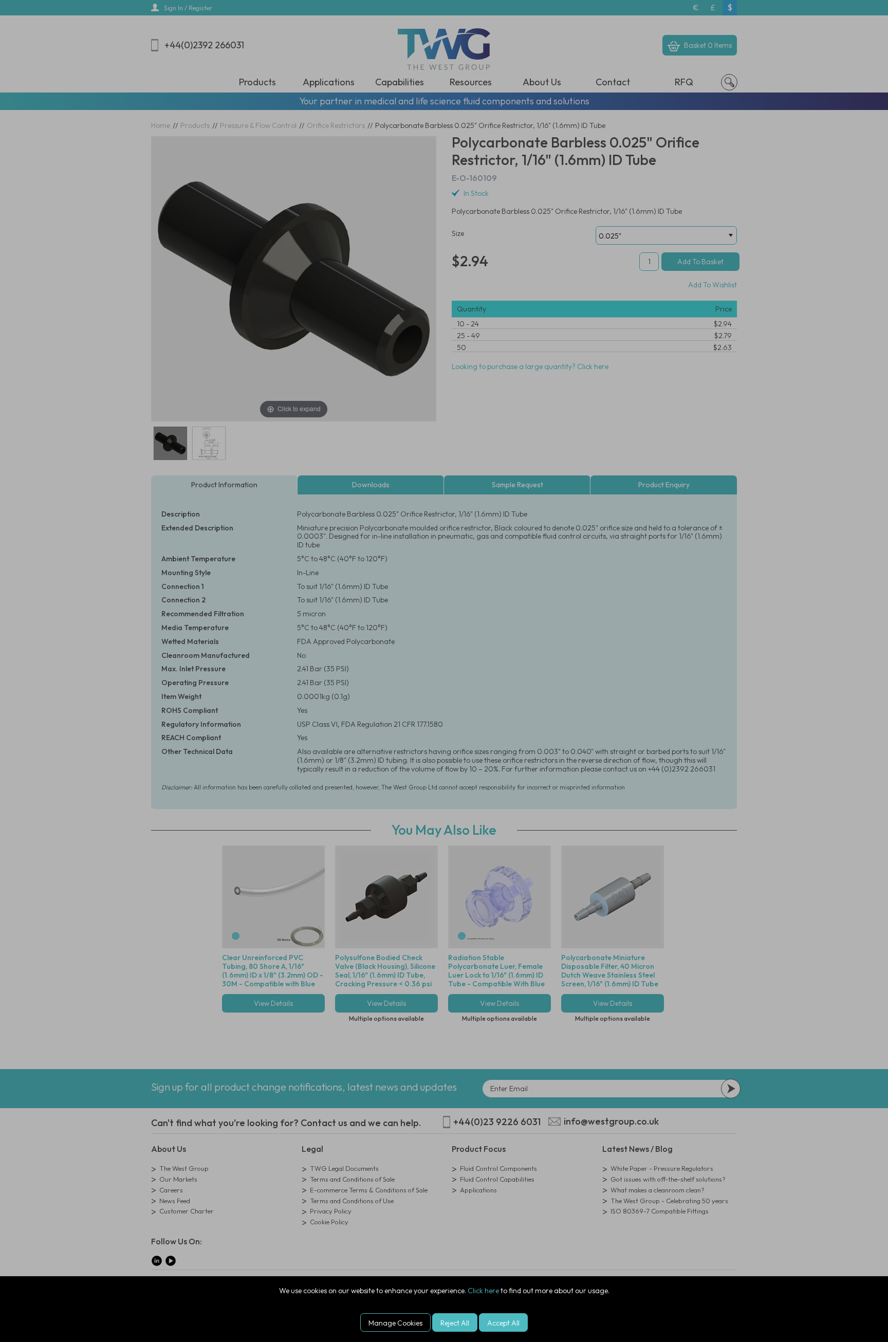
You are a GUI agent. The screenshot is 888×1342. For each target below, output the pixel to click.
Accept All (503, 1323)
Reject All (454, 1323)
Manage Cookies (395, 1323)
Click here (483, 1290)
